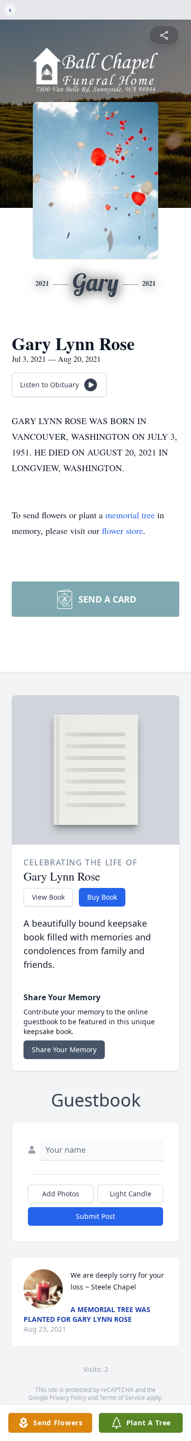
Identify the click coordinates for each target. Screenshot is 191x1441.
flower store (122, 530)
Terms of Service (122, 1397)
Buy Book (102, 897)
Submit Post (95, 1216)
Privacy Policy (67, 1397)
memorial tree (130, 515)
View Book (48, 897)
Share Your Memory (64, 1049)
